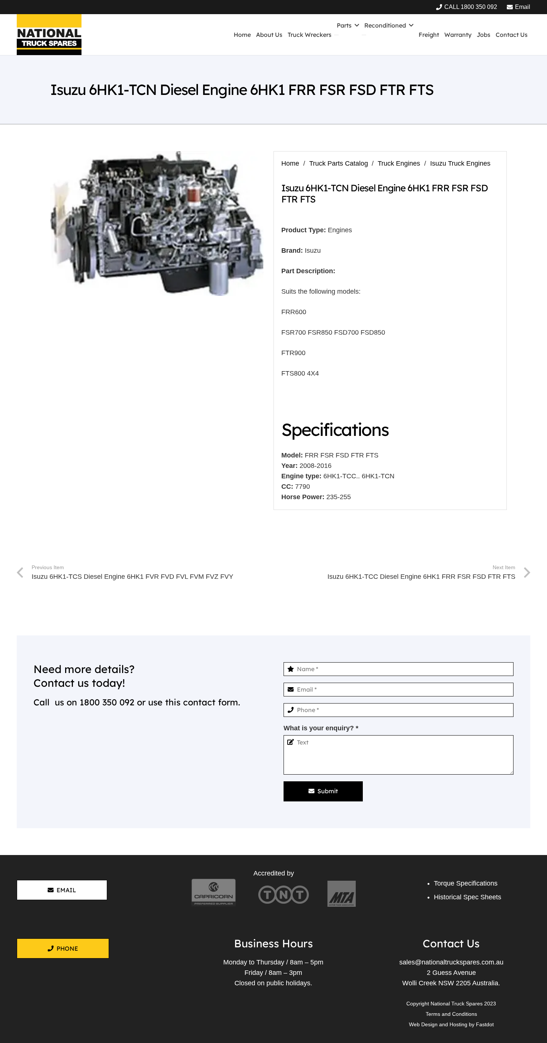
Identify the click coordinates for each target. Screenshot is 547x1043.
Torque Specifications (466, 883)
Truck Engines (399, 163)
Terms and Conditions (451, 1014)
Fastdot (485, 1024)
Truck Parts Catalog (338, 163)
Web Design (423, 1024)
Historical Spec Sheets (467, 897)
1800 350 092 (107, 702)
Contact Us (451, 943)
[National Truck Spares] (49, 34)
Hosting (458, 1024)
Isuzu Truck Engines (460, 163)
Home (290, 163)
